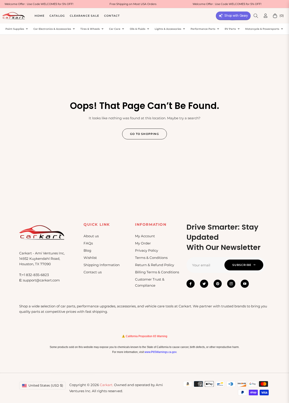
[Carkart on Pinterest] (218, 284)
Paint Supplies (14, 29)
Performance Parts (203, 29)
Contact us (93, 272)
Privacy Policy (146, 250)
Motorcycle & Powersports (262, 29)
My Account (145, 236)
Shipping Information (102, 265)
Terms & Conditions (151, 258)
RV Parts (230, 29)
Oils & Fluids (137, 29)
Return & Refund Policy (154, 265)
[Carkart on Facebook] (190, 284)
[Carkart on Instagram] (231, 284)
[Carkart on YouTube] (245, 284)
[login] (265, 15)
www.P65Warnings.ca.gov (160, 352)
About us (91, 236)
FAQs (88, 243)
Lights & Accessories (168, 29)
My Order (143, 243)
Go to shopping (144, 134)
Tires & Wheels (90, 29)
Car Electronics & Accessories (52, 29)
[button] (256, 15)
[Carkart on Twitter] (204, 284)
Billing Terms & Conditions (157, 272)
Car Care (114, 29)
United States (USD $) (45, 385)
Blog (87, 250)
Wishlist (90, 258)
